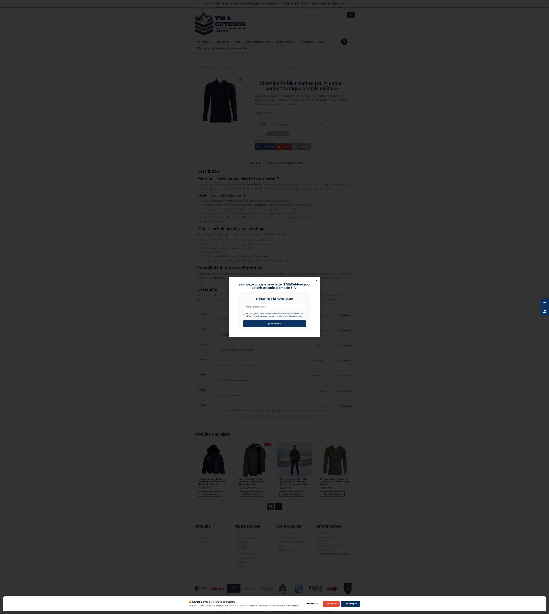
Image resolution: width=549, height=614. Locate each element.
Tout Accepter (351, 604)
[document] (274, 307)
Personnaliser (312, 604)
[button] (316, 280)
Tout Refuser (331, 604)
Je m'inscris (274, 323)
